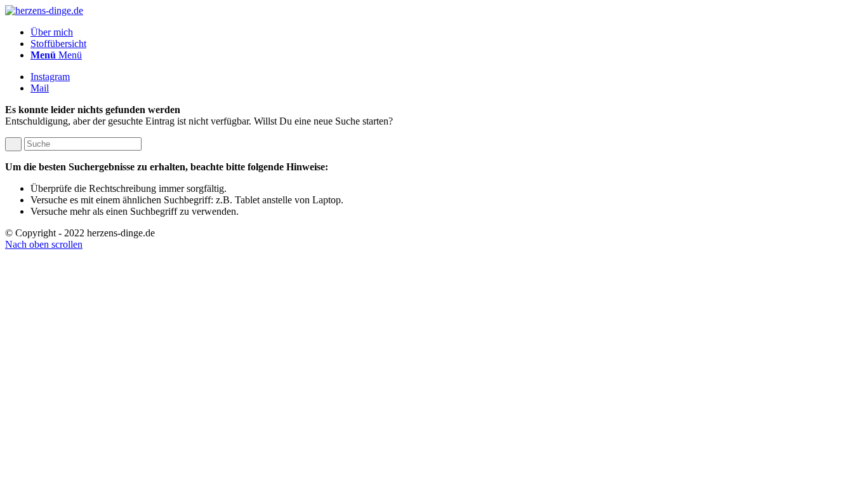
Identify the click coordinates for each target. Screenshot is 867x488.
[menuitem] (446, 32)
